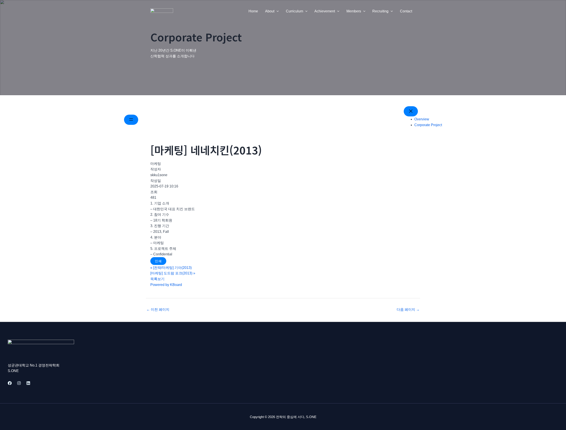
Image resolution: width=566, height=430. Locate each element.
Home (253, 11)
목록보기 (157, 279)
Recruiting (380, 11)
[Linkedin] (28, 383)
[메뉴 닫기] (411, 111)
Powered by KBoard (166, 285)
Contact (406, 11)
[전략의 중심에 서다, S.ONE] (161, 11)
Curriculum (294, 11)
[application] (276, 11)
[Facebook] (10, 383)
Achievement (324, 11)
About (269, 11)
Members (353, 11)
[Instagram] (19, 383)
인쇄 (158, 261)
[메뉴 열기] (131, 120)
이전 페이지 (157, 309)
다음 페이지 (408, 309)
